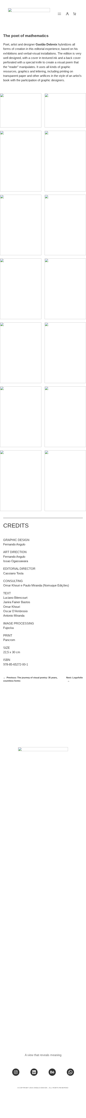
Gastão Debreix (46, 44)
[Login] (67, 13)
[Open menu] (59, 13)
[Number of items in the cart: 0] (74, 13)
